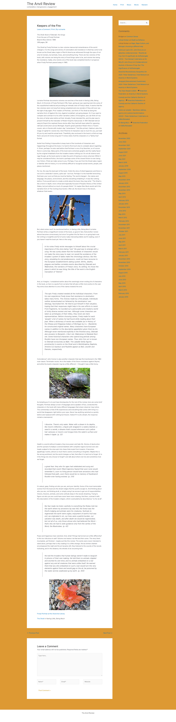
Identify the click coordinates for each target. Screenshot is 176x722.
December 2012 (124, 207)
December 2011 (124, 224)
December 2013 (124, 187)
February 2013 (124, 200)
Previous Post (33, 633)
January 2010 (123, 297)
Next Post (107, 633)
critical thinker (124, 40)
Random (145, 5)
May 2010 (122, 283)
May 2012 (122, 214)
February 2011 (124, 252)
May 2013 (122, 193)
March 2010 (123, 290)
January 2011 (123, 255)
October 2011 (123, 231)
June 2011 (122, 238)
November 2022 (124, 138)
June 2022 (122, 142)
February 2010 (124, 293)
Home (115, 5)
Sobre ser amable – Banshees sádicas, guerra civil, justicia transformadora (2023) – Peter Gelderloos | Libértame (132, 113)
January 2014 (123, 183)
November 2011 (124, 228)
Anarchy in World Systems (128, 78)
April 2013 (122, 197)
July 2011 (122, 235)
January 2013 (123, 204)
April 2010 (122, 286)
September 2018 (124, 169)
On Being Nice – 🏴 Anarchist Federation (133, 123)
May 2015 (122, 176)
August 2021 (123, 152)
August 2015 (123, 173)
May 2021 (122, 159)
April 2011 (122, 245)
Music (129, 5)
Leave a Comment (43, 29)
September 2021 (124, 149)
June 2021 (122, 156)
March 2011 (123, 249)
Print (122, 5)
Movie (136, 5)
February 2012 (124, 221)
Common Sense (132, 36)
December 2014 (124, 180)
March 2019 (123, 162)
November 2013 (124, 190)
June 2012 (122, 211)
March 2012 (123, 218)
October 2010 (123, 266)
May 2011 (122, 242)
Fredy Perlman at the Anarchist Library (51, 614)
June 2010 (122, 280)
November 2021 (124, 145)
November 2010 (124, 262)
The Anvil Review (41, 4)
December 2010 (124, 259)
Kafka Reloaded (124, 119)
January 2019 (123, 166)
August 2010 (123, 273)
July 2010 (122, 276)
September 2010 (124, 269)
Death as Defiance (138, 40)
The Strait (40, 619)
